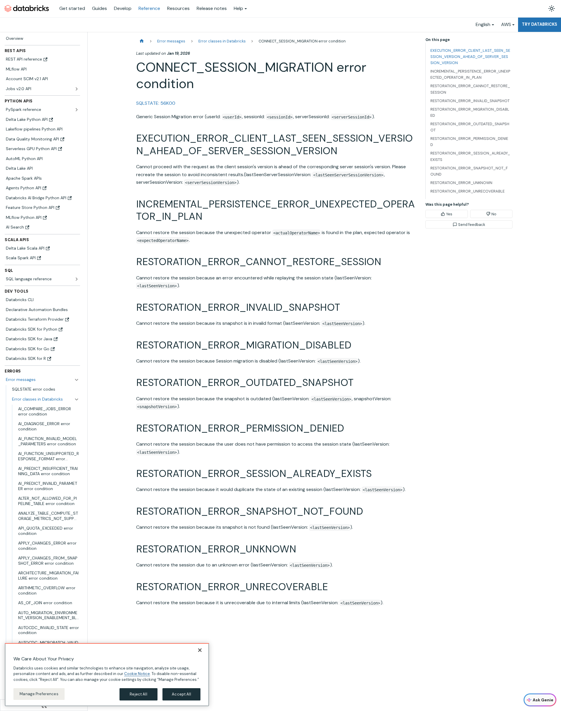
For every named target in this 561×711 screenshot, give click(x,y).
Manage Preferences (39, 693)
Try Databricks (539, 24)
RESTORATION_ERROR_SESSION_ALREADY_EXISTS (470, 156)
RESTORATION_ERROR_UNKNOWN (461, 182)
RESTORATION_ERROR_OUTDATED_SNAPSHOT (469, 127)
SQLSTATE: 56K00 (155, 103)
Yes (449, 214)
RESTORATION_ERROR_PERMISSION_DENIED (469, 141)
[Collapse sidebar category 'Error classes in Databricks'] (76, 399)
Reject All (138, 694)
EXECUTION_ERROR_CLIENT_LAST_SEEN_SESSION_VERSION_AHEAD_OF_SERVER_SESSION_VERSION (470, 56)
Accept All (181, 694)
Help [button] (238, 8)
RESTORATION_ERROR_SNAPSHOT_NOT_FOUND (469, 171)
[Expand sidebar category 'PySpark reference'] (76, 109)
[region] (107, 674)
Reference (149, 8)
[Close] (199, 650)
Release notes (212, 8)
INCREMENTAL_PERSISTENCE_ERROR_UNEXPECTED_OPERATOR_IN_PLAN (470, 74)
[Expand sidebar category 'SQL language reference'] (76, 279)
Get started (72, 8)
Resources (178, 8)
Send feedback (471, 224)
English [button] (483, 24)
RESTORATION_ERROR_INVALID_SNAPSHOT (470, 100)
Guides (99, 8)
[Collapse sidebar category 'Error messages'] (76, 379)
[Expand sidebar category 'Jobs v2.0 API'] (76, 89)
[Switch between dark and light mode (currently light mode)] (551, 8)
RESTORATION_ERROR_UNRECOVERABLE (467, 191)
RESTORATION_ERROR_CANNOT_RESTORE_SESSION (470, 89)
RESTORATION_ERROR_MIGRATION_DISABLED (469, 112)
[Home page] (141, 41)
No (493, 214)
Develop (122, 8)
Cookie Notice (137, 673)
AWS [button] (506, 24)
